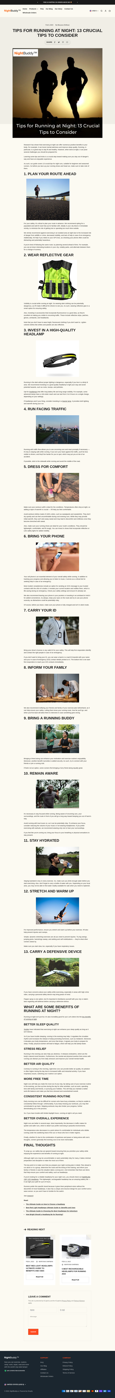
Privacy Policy (66, 1301)
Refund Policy (68, 1366)
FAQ (42, 9)
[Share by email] (67, 42)
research (30, 1196)
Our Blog (49, 9)
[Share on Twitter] (58, 42)
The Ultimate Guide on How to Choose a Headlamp (45, 1204)
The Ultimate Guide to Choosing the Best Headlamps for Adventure (51, 1211)
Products (32, 9)
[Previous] (37, 2)
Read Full (39, 1277)
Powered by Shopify (26, 1391)
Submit (33, 1332)
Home (25, 9)
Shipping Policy (68, 1369)
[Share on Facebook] (54, 42)
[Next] (77, 2)
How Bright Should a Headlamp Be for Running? (44, 1214)
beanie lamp (66, 401)
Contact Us (68, 9)
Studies (26, 1029)
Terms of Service (79, 1301)
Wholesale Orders (29, 13)
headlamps (33, 392)
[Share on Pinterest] (63, 42)
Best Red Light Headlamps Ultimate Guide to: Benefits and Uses (50, 1208)
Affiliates (43, 1369)
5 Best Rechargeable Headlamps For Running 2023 (74, 1271)
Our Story (58, 9)
